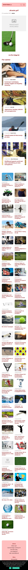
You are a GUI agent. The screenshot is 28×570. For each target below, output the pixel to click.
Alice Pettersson (14, 159)
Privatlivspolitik (16, 568)
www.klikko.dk (15, 553)
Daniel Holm (13, 133)
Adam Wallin (13, 79)
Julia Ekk (12, 107)
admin (13, 13)
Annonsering (14, 559)
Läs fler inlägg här (14, 55)
